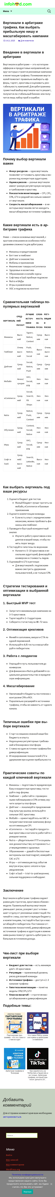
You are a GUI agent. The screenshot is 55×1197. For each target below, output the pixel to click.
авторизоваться (12, 1116)
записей (12, 1159)
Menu (6, 11)
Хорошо (28, 1191)
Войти (9, 1155)
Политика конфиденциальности (27, 1174)
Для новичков (27, 40)
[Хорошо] (51, 1183)
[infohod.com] (27, 4)
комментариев (15, 1164)
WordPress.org (13, 1169)
